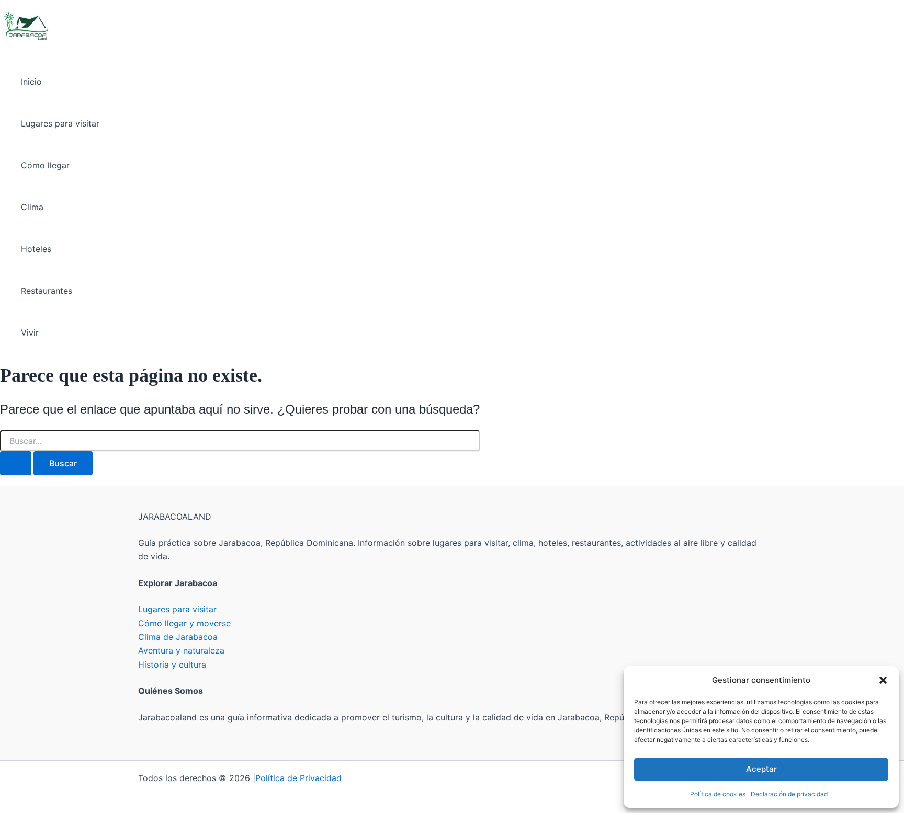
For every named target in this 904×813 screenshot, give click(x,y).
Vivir (30, 332)
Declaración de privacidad (789, 794)
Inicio (31, 81)
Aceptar (761, 769)
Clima (32, 207)
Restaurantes (46, 290)
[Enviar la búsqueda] (15, 463)
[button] (883, 680)
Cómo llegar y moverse (184, 623)
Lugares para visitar (60, 123)
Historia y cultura (172, 664)
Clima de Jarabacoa (178, 637)
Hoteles (36, 249)
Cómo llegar (45, 165)
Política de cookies (717, 794)
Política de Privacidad (298, 778)
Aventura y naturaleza (181, 650)
